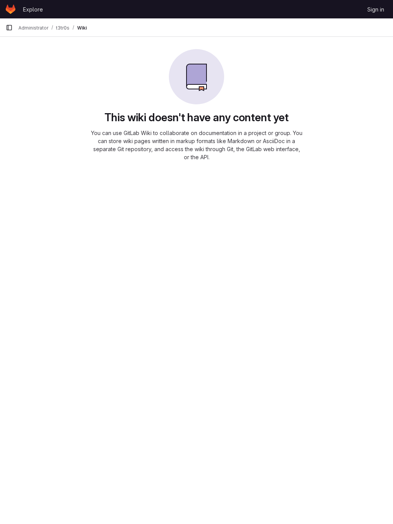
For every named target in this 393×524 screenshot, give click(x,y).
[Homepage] (10, 9)
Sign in (375, 9)
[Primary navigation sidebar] (9, 27)
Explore (33, 9)
